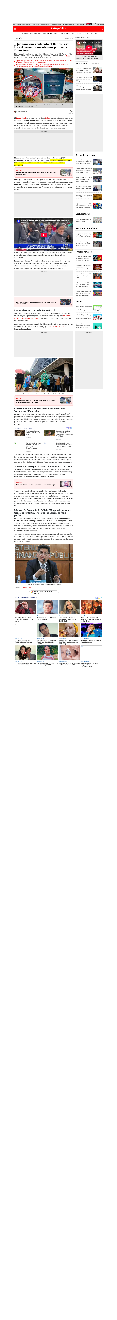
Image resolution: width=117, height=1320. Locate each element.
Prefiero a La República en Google (43, 592)
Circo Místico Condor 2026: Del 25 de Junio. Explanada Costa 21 (83, 275)
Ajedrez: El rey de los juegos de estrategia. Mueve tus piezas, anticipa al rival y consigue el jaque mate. (84, 326)
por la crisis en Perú (57, 327)
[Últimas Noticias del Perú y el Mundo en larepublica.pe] (58, 28)
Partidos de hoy (45, 24)
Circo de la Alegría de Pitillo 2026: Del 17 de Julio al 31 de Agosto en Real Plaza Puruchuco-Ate (83, 294)
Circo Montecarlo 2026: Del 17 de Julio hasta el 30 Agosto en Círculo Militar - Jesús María (83, 267)
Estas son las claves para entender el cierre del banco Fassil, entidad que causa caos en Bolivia (35, 401)
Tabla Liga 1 (36, 24)
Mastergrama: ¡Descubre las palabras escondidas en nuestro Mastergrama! (84, 308)
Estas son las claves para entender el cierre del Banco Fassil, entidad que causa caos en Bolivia (84, 162)
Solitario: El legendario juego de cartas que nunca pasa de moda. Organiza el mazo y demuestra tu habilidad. (84, 317)
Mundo (18, 38)
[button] (15, 29)
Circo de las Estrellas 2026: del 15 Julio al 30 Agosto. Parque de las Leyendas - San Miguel (83, 259)
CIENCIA (61, 33)
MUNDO (56, 33)
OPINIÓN (36, 33)
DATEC (89, 33)
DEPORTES (67, 33)
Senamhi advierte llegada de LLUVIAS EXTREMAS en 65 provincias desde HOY (84, 243)
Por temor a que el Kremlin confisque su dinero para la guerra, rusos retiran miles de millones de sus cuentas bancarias (83, 190)
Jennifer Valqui (22, 111)
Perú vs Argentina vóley (23, 24)
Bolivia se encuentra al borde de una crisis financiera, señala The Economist (84, 179)
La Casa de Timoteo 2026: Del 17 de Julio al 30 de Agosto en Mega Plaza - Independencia (83, 285)
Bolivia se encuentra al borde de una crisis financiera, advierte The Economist (36, 303)
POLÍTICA (30, 33)
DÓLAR (84, 33)
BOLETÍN (94, 33)
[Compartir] (71, 111)
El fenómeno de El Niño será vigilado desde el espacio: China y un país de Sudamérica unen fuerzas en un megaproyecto (84, 80)
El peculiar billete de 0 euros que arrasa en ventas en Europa (35, 485)
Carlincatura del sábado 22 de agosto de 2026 (83, 220)
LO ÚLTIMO (23, 33)
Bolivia (47, 118)
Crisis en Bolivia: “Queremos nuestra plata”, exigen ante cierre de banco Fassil (36, 173)
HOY (14, 24)
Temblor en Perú (56, 24)
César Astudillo (81, 24)
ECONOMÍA (42, 33)
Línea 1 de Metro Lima (68, 24)
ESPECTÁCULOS (76, 33)
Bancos (31, 587)
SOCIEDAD (50, 33)
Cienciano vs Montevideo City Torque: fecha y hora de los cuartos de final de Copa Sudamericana (83, 235)
